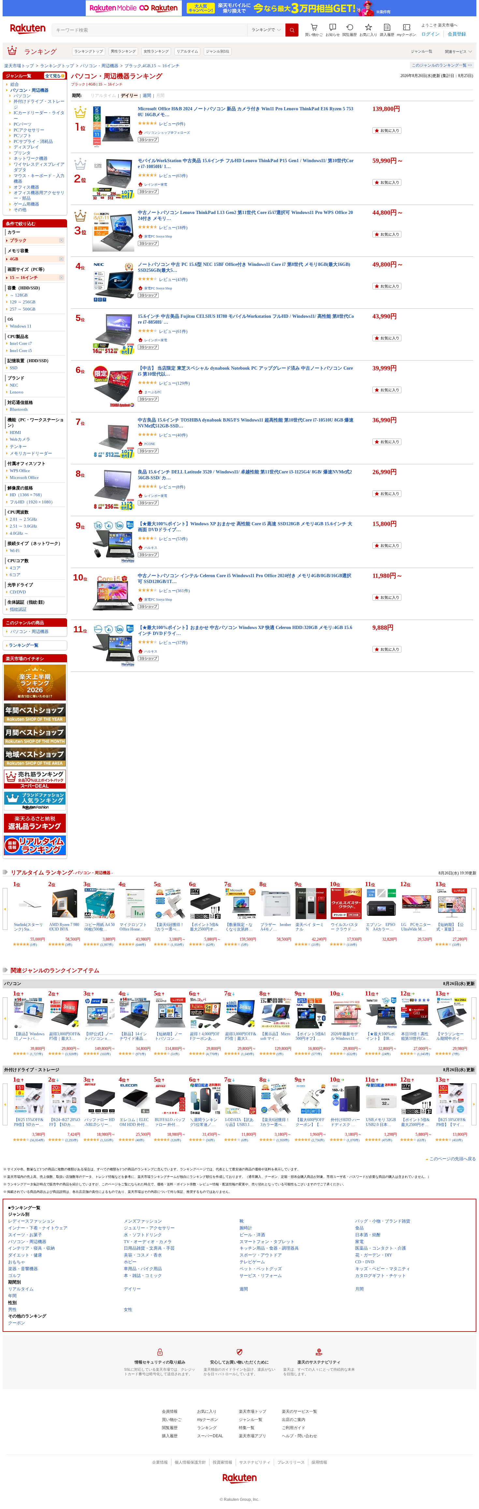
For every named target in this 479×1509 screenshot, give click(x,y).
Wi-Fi (15, 550)
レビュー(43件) (173, 279)
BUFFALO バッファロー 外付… (170, 1122)
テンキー (18, 446)
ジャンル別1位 (217, 51)
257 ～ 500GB (23, 309)
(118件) (352, 945)
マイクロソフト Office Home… (133, 927)
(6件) (244, 1140)
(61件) (421, 1140)
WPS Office (20, 470)
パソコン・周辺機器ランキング (116, 76)
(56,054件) (37, 1140)
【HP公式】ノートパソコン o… (98, 1036)
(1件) (33, 945)
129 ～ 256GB (23, 302)
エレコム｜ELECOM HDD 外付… (134, 1122)
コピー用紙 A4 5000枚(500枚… (99, 927)
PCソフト (23, 135)
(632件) (352, 1054)
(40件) (140, 1140)
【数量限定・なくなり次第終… (239, 927)
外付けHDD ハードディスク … (345, 1122)
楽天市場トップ (19, 65)
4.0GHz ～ (19, 533)
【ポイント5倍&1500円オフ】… (311, 1036)
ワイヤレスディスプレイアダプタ (39, 167)
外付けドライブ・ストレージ (39, 104)
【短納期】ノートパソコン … (168, 1036)
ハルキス (150, 547)
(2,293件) (71, 1140)
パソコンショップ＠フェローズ (167, 132)
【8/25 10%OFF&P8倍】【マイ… (451, 1122)
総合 (14, 84)
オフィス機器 (26, 187)
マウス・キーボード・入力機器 (39, 178)
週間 (147, 95)
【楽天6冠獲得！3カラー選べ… (169, 927)
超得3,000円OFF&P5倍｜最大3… (64, 1036)
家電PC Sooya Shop (158, 236)
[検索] (291, 30)
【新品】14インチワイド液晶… (133, 1036)
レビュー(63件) (173, 175)
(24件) (386, 1054)
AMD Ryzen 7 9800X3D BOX (64, 927)
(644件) (141, 945)
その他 (20, 209)
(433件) (457, 1140)
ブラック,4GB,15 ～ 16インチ (152, 65)
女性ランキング (156, 51)
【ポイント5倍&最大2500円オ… (204, 927)
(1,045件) (423, 1054)
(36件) (210, 1140)
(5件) (244, 945)
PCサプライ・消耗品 (33, 141)
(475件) (387, 1140)
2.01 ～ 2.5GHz (23, 519)
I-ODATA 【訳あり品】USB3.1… (239, 1122)
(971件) (141, 1054)
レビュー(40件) (173, 435)
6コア (15, 574)
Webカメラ (20, 439)
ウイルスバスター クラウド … (344, 927)
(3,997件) (106, 945)
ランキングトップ (88, 51)
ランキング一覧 (23, 645)
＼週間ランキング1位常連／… (203, 1122)
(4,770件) (212, 1054)
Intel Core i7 (21, 343)
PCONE (149, 444)
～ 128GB (19, 295)
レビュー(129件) (174, 383)
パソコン (22, 95)
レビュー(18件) (173, 227)
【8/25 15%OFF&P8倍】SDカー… (28, 1122)
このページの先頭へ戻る (452, 1158)
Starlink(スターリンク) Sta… (28, 927)
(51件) (175, 1054)
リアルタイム (187, 51)
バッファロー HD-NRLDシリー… (99, 1122)
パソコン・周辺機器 (99, 65)
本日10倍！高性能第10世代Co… (415, 1036)
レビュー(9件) (172, 123)
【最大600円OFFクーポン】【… (310, 1122)
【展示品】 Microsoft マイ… (275, 1036)
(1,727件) (36, 1054)
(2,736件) (318, 1140)
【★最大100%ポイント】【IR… (380, 1036)
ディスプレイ (26, 147)
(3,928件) (71, 1054)
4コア (15, 567)
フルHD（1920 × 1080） (32, 502)
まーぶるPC (153, 392)
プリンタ (22, 152)
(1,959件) (177, 945)
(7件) (455, 1054)
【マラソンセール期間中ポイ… (450, 1036)
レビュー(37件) (173, 642)
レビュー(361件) (174, 590)
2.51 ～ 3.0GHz (23, 526)
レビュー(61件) (173, 331)
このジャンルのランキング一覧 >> (442, 65)
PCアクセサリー (29, 130)
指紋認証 (18, 609)
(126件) (176, 1140)
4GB (14, 258)
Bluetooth (19, 409)
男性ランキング (123, 51)
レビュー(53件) (173, 538)
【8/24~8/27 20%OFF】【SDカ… (64, 1122)
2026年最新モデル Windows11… (344, 1036)
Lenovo (16, 392)
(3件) (68, 945)
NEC (14, 385)
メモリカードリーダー (31, 453)
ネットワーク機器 (31, 158)
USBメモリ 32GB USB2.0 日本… (381, 1122)
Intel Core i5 (21, 350)
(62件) (210, 945)
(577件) (317, 1054)
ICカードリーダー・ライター (39, 115)
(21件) (316, 945)
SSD (13, 367)
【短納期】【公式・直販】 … (450, 927)
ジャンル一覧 (421, 51)
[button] (333, 30)
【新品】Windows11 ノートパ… (29, 1036)
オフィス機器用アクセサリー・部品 (39, 195)
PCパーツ (23, 124)
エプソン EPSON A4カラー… (380, 927)
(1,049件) (247, 1054)
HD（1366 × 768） (27, 494)
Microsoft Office (24, 477)
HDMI (15, 432)
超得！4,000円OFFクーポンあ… (205, 1036)
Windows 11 (21, 326)
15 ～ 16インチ (24, 277)
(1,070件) (353, 1140)
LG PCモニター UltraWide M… (416, 927)
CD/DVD (18, 592)
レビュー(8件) (172, 487)
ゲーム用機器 (26, 204)
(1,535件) (106, 1140)
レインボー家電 (155, 184)
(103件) (105, 1054)
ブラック (18, 240)
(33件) (456, 945)
